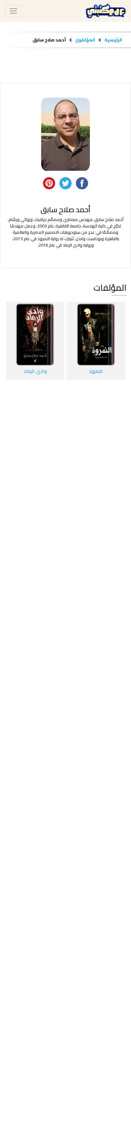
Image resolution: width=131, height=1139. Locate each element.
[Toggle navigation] (13, 11)
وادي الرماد (35, 371)
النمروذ (96, 371)
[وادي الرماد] (35, 334)
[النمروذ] (96, 334)
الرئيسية (113, 40)
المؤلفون (84, 40)
